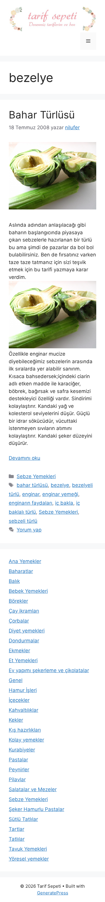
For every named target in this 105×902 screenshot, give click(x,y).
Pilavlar (17, 779)
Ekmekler (19, 650)
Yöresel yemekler (29, 859)
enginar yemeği (60, 494)
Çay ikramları (24, 611)
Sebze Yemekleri (36, 476)
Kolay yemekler (26, 740)
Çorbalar (19, 621)
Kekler (16, 720)
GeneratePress (52, 893)
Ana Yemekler (25, 561)
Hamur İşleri (23, 690)
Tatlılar (16, 839)
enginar (30, 494)
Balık (14, 581)
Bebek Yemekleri (28, 591)
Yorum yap (29, 530)
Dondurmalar (24, 641)
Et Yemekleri (23, 660)
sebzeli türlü (23, 521)
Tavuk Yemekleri (28, 849)
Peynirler (19, 769)
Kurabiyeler (22, 750)
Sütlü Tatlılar (23, 819)
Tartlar (16, 829)
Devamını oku (24, 458)
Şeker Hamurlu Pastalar (36, 809)
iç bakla (64, 503)
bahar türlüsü (32, 485)
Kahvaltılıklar (23, 710)
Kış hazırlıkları (25, 730)
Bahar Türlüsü (42, 115)
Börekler (18, 601)
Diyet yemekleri (27, 631)
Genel (15, 680)
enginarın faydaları (30, 503)
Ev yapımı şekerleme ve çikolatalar (49, 670)
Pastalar (18, 760)
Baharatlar (21, 571)
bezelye (60, 485)
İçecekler (19, 700)
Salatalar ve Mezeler (33, 789)
